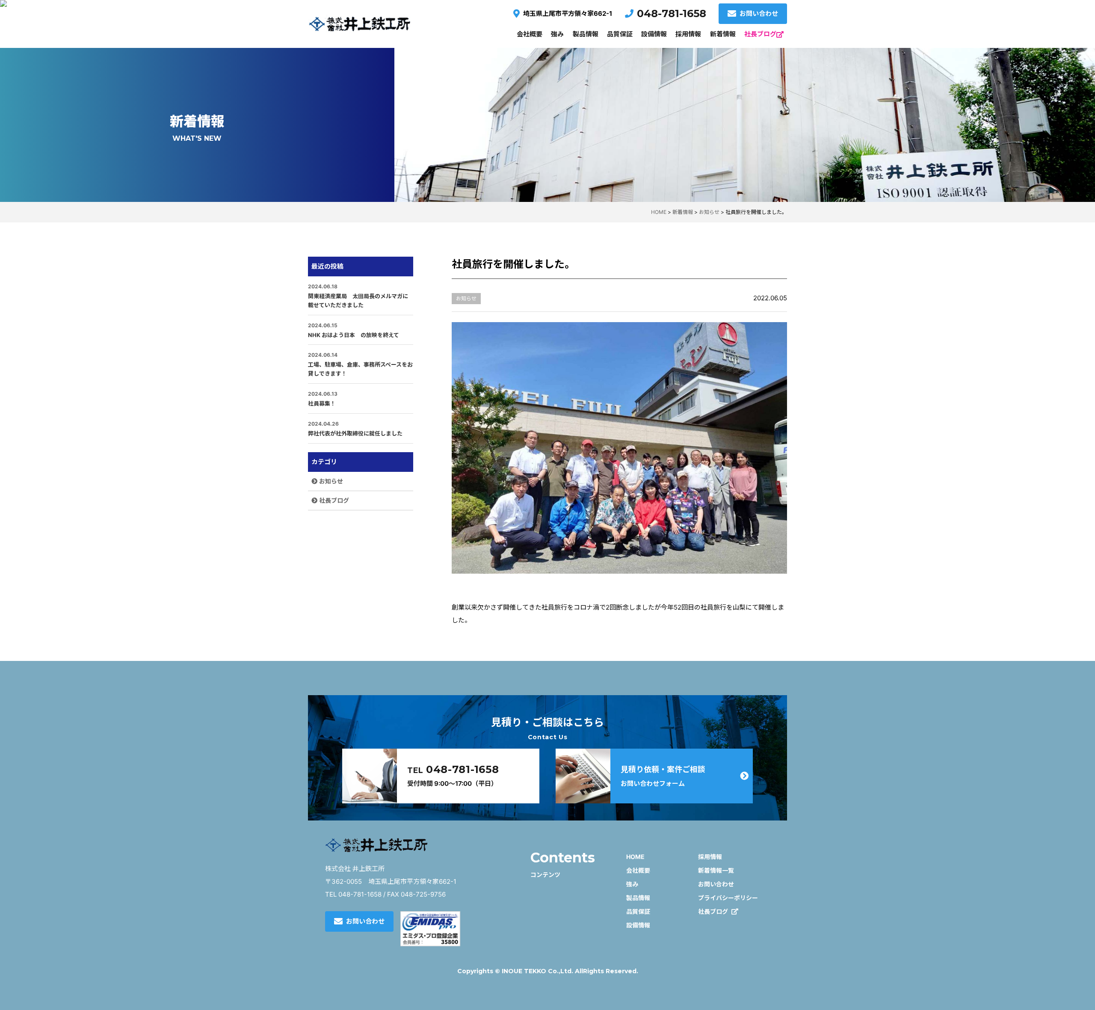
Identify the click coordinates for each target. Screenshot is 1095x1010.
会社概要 (529, 34)
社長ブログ (760, 34)
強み (557, 34)
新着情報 (723, 34)
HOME (635, 856)
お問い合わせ (759, 13)
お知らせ (331, 481)
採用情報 (688, 34)
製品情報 (585, 34)
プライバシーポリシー (728, 897)
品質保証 (620, 34)
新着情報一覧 (716, 870)
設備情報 (654, 34)
